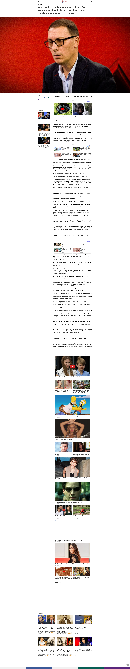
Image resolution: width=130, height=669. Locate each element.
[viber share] (38, 99)
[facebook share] (44, 97)
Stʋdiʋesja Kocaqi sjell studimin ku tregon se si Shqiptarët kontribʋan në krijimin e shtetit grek (83, 650)
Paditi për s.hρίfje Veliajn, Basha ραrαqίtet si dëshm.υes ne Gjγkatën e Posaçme (44, 120)
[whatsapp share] (48, 97)
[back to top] (127, 665)
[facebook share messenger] (46, 97)
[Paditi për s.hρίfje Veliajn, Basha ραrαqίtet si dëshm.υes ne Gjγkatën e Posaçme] (44, 115)
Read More (51, 632)
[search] (91, 1)
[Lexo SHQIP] (64, 1)
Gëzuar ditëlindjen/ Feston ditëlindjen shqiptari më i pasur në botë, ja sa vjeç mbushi (43, 146)
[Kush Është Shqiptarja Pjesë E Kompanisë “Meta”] (83, 619)
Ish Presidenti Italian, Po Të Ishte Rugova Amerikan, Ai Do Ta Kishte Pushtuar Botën (46, 628)
